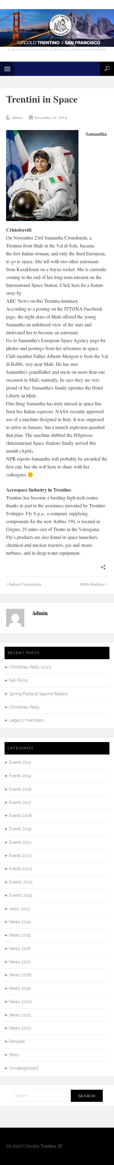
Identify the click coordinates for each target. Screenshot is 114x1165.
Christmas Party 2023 (30, 667)
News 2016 (20, 948)
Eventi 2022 (20, 855)
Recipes (17, 1041)
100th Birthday (92, 584)
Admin (17, 117)
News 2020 (20, 1001)
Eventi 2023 (20, 868)
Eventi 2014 (20, 775)
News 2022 (20, 1028)
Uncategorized (23, 1068)
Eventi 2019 (20, 828)
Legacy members (26, 720)
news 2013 (19, 908)
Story (14, 1054)
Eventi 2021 (20, 842)
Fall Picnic (19, 680)
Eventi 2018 (20, 815)
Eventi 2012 (20, 762)
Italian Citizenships (25, 584)
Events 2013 (21, 882)
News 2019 (20, 988)
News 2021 (20, 1015)
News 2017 (19, 961)
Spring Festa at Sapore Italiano (38, 693)
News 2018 (20, 975)
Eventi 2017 (20, 802)
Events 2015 (20, 895)
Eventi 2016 (20, 789)
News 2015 (19, 935)
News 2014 (20, 921)
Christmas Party (24, 707)
